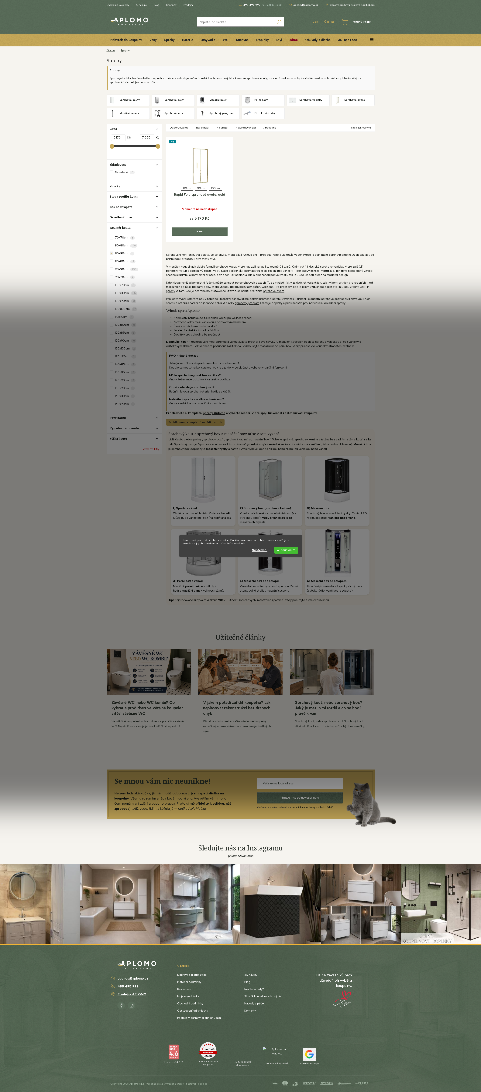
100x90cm (125, 301)
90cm (201, 188)
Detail (199, 231)
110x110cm (124, 317)
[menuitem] (126, 40)
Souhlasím (288, 550)
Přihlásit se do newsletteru (300, 797)
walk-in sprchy (290, 78)
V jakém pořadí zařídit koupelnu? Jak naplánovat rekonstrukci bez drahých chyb (236, 708)
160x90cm (124, 404)
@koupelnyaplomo (240, 856)
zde (243, 543)
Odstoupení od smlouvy (192, 1010)
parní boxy (203, 287)
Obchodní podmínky (190, 1003)
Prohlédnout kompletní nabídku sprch (195, 422)
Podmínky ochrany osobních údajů (199, 1018)
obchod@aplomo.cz (133, 978)
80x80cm (125, 245)
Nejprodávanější (246, 127)
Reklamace (184, 989)
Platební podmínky (189, 982)
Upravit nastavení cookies (192, 1083)
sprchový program (247, 303)
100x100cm (125, 309)
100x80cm (125, 293)
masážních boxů (177, 287)
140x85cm (124, 364)
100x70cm (124, 285)
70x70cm (124, 237)
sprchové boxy (331, 78)
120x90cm (125, 340)
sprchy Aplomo (214, 413)
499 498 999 (128, 986)
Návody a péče (254, 1003)
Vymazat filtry (151, 449)
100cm (215, 188)
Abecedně (269, 127)
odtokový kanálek (308, 270)
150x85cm (124, 372)
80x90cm (123, 253)
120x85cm (124, 332)
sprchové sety (331, 299)
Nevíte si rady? (254, 989)
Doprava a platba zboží (192, 975)
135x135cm (125, 356)
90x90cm (125, 269)
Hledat (279, 22)
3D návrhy (250, 975)
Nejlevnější (202, 127)
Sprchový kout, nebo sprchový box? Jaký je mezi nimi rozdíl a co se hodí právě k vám (328, 708)
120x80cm (125, 324)
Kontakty (171, 5)
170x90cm (124, 380)
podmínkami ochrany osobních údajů (312, 807)
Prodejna (189, 5)
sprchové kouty (257, 78)
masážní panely (230, 299)
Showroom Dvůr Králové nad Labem (352, 5)
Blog (156, 5)
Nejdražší (222, 127)
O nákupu (141, 5)
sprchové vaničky (331, 266)
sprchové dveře (273, 291)
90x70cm (124, 277)
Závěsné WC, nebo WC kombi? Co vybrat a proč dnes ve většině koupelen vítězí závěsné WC (148, 708)
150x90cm (124, 388)
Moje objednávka (188, 996)
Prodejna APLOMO (132, 994)
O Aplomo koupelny (118, 5)
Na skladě (124, 172)
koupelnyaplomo (131, 1005)
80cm (187, 188)
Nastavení (259, 550)
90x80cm (124, 261)
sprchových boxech (252, 282)
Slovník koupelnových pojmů (262, 996)
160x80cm (124, 396)
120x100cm (125, 348)
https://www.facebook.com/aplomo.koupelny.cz (121, 1005)
